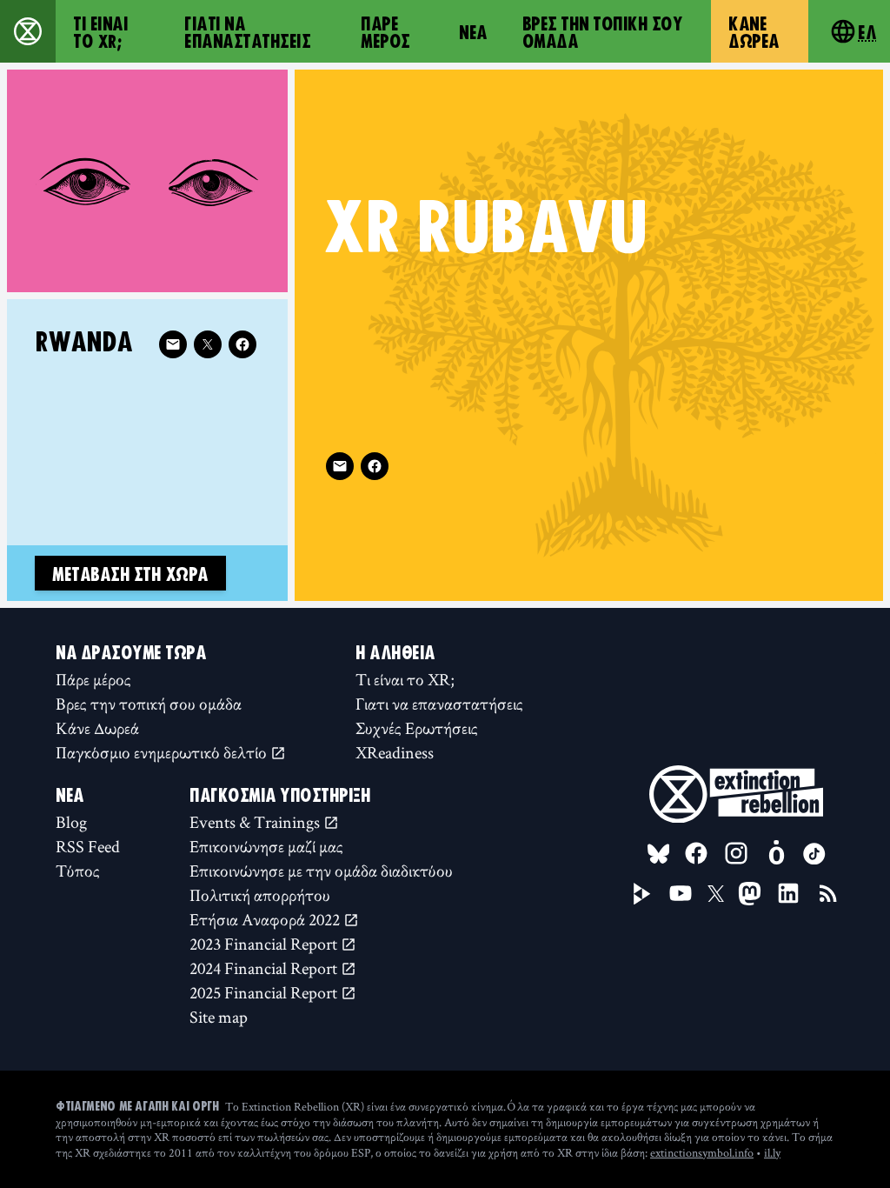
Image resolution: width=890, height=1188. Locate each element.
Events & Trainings (256, 822)
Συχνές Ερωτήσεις (416, 728)
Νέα (473, 31)
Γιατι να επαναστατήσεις (247, 31)
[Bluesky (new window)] (659, 854)
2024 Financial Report (265, 968)
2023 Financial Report (265, 943)
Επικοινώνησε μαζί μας (266, 846)
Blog (71, 822)
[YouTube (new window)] (681, 893)
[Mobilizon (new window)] (776, 853)
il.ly (772, 1152)
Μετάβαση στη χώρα (130, 573)
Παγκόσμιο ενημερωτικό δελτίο (163, 752)
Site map (218, 1016)
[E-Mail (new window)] (340, 466)
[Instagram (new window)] (736, 853)
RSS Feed (88, 846)
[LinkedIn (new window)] (788, 893)
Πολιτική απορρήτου (259, 895)
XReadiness (394, 752)
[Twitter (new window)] (208, 344)
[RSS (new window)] (828, 893)
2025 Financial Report (265, 992)
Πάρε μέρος (385, 31)
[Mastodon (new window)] (749, 893)
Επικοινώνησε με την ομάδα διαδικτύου (321, 870)
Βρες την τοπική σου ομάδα (602, 31)
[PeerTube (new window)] (642, 894)
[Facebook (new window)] (375, 466)
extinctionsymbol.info (702, 1152)
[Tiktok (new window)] (814, 854)
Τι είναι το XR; (100, 31)
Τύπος (78, 870)
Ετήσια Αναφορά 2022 (266, 919)
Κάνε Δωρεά (754, 31)
